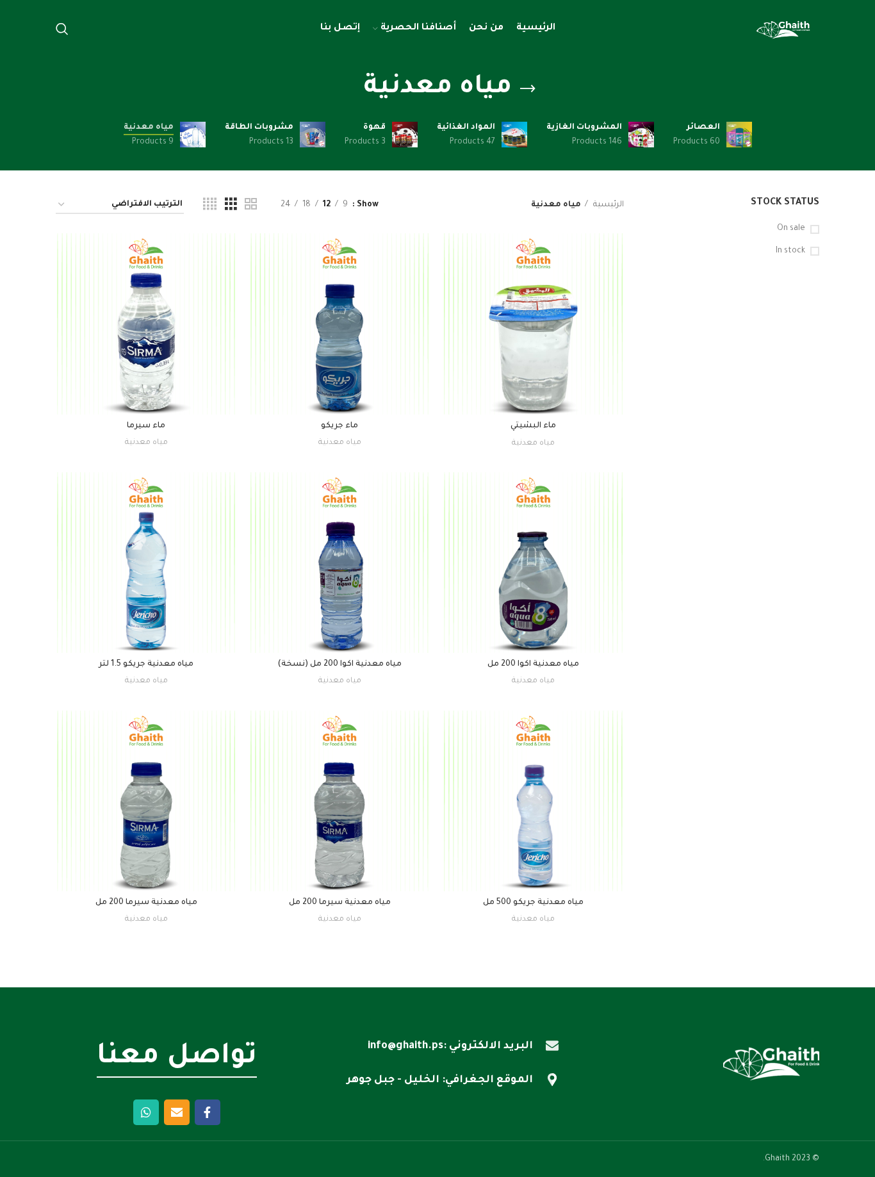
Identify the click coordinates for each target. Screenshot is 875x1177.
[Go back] (528, 89)
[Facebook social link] (207, 1112)
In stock (790, 251)
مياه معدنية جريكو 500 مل (533, 902)
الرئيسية (607, 205)
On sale (791, 228)
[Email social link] (177, 1112)
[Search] (62, 29)
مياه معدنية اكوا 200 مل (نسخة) (339, 664)
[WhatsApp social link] (146, 1112)
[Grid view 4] (210, 205)
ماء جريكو (339, 426)
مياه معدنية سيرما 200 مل (340, 902)
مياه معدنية (533, 443)
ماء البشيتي (533, 426)
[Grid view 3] (231, 205)
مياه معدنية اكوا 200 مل (533, 664)
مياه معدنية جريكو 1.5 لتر (146, 664)
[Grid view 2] (251, 205)
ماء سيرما (146, 426)
